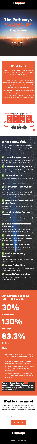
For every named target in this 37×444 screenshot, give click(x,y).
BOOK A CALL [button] (18, 422)
